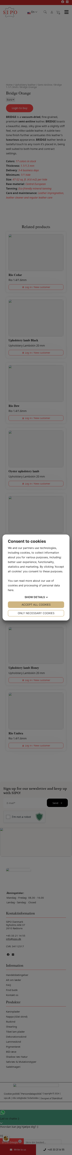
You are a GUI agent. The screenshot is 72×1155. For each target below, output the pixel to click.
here (10, 590)
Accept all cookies (36, 604)
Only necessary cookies (36, 613)
